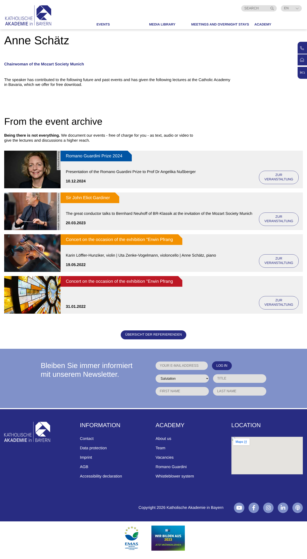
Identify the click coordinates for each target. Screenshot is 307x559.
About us (163, 439)
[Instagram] (268, 508)
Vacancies (165, 457)
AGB (84, 467)
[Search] (272, 8)
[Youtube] (239, 508)
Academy (262, 24)
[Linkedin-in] (283, 508)
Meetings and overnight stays (220, 24)
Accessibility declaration (101, 476)
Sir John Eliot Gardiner (88, 197)
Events (103, 24)
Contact (87, 439)
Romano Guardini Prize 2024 (94, 156)
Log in (221, 365)
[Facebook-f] (254, 508)
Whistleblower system (175, 476)
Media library (162, 24)
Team (160, 448)
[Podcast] (297, 508)
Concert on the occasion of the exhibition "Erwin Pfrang (119, 239)
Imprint (86, 457)
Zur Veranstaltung (278, 177)
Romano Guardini (171, 467)
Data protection (93, 448)
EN (286, 8)
